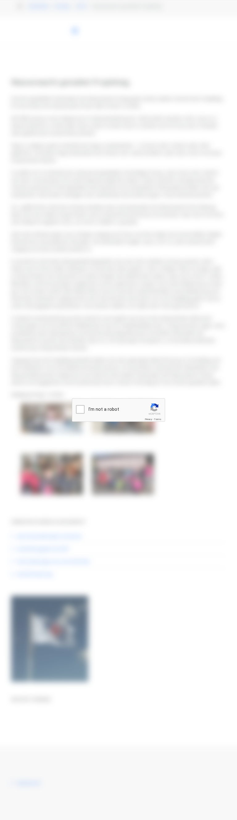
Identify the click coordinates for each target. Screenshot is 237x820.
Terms (157, 419)
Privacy (148, 419)
